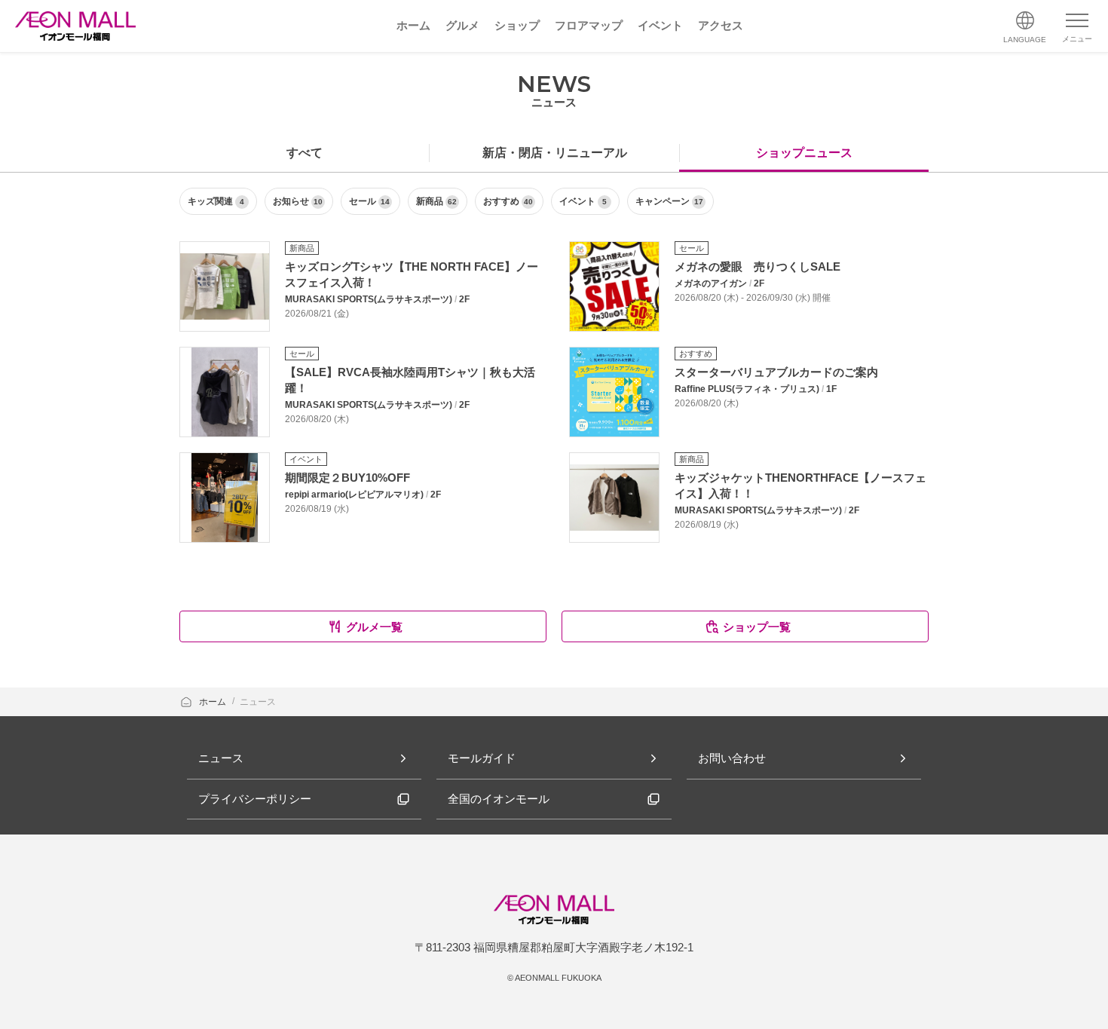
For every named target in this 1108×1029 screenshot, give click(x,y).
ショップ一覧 (757, 626)
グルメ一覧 (374, 626)
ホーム (213, 702)
